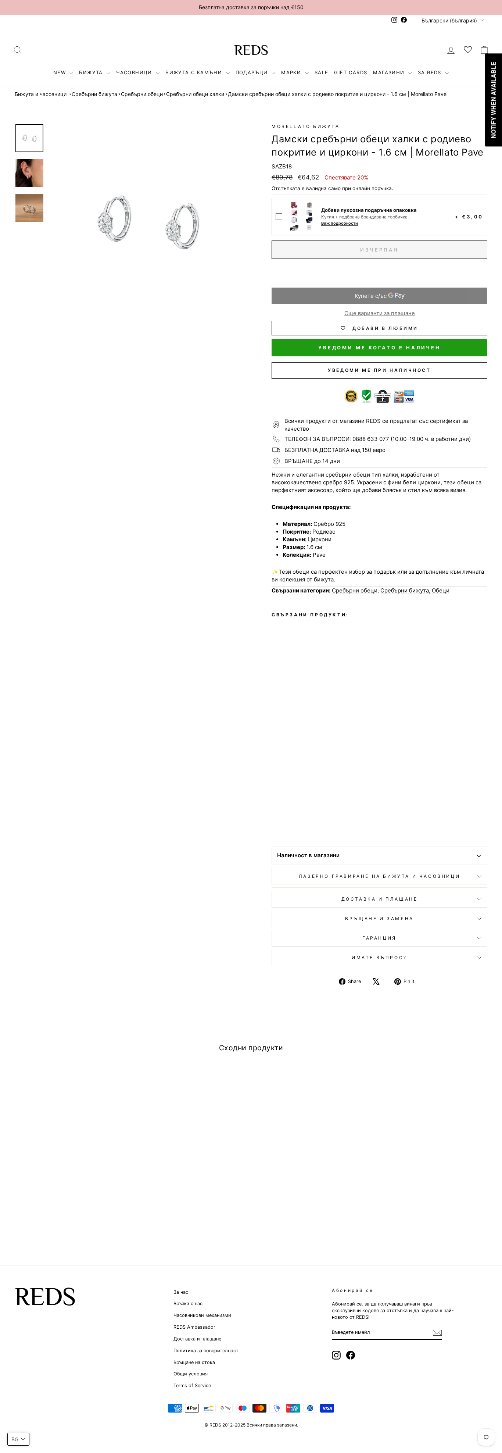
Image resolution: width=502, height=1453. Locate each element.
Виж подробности (339, 223)
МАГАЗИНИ (389, 72)
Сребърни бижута (94, 94)
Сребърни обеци (142, 94)
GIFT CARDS (350, 72)
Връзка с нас (187, 1303)
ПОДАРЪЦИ (253, 72)
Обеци (440, 590)
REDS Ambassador (194, 1327)
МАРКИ (292, 72)
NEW (60, 72)
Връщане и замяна (379, 918)
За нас (180, 1292)
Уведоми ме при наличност (379, 370)
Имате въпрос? (379, 957)
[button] (18, 1439)
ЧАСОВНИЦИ (135, 72)
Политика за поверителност (206, 1350)
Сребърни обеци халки (195, 94)
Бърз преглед (70, 1175)
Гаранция (379, 938)
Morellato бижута (306, 126)
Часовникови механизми (202, 1315)
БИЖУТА (92, 72)
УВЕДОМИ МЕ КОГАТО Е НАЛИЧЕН (379, 347)
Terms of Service (192, 1385)
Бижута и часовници (41, 94)
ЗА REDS (430, 72)
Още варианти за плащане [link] (379, 313)
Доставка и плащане (197, 1339)
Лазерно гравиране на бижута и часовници (379, 876)
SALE (322, 72)
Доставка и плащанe (379, 899)
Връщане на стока (194, 1362)
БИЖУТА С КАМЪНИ (194, 72)
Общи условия (190, 1374)
